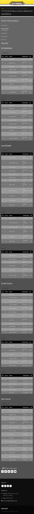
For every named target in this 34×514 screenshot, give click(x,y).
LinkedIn (9, 471)
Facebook (2, 471)
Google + (12, 471)
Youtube (8, 486)
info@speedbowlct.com (11, 500)
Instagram (10, 486)
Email (15, 471)
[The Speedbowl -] (17, 3)
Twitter (5, 471)
